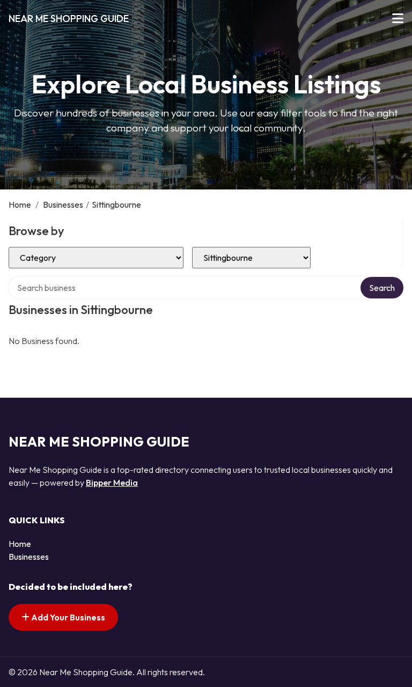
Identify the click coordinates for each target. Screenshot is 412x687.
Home (20, 204)
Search (382, 287)
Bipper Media (112, 482)
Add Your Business (67, 617)
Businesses (63, 204)
